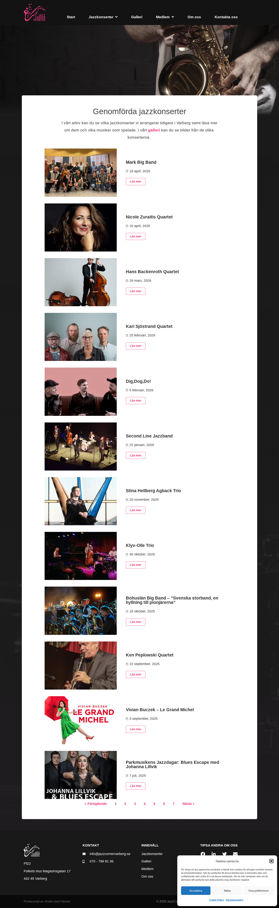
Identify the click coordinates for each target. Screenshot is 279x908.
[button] (271, 861)
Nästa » (188, 804)
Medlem (163, 17)
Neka (227, 890)
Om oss (194, 17)
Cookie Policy (216, 900)
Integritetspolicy (234, 900)
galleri (154, 130)
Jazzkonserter (101, 17)
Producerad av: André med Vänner (47, 901)
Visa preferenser (258, 890)
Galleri (136, 17)
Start (71, 17)
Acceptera (195, 890)
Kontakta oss (226, 17)
